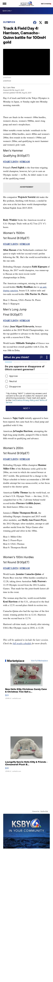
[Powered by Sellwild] (44, 811)
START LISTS (10, 161)
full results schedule (22, 643)
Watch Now (45, 3)
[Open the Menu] (4, 4)
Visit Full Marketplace (39, 661)
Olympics (9, 22)
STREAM (25, 161)
